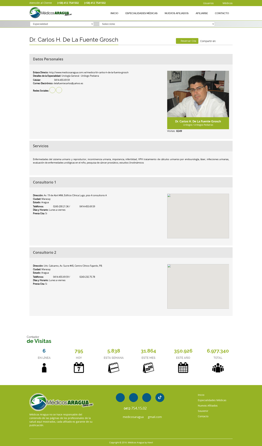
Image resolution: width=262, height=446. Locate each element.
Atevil (150, 442)
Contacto (203, 416)
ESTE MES (148, 358)
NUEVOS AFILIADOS (177, 13)
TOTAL (218, 358)
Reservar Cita (188, 40)
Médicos (227, 3)
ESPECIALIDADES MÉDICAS (141, 13)
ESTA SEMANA (114, 358)
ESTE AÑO (183, 358)
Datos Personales (48, 59)
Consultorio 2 (44, 252)
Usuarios (208, 3)
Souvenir (203, 411)
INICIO (114, 13)
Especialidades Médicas (212, 400)
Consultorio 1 (44, 182)
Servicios (40, 145)
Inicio (201, 395)
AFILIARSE (202, 13)
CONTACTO (222, 13)
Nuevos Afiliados (208, 405)
